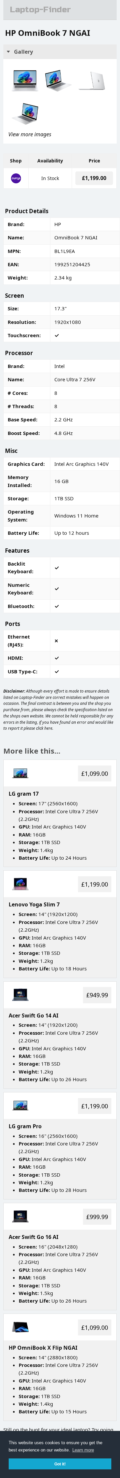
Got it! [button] (60, 1464)
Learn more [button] (83, 1449)
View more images (29, 134)
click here (44, 728)
